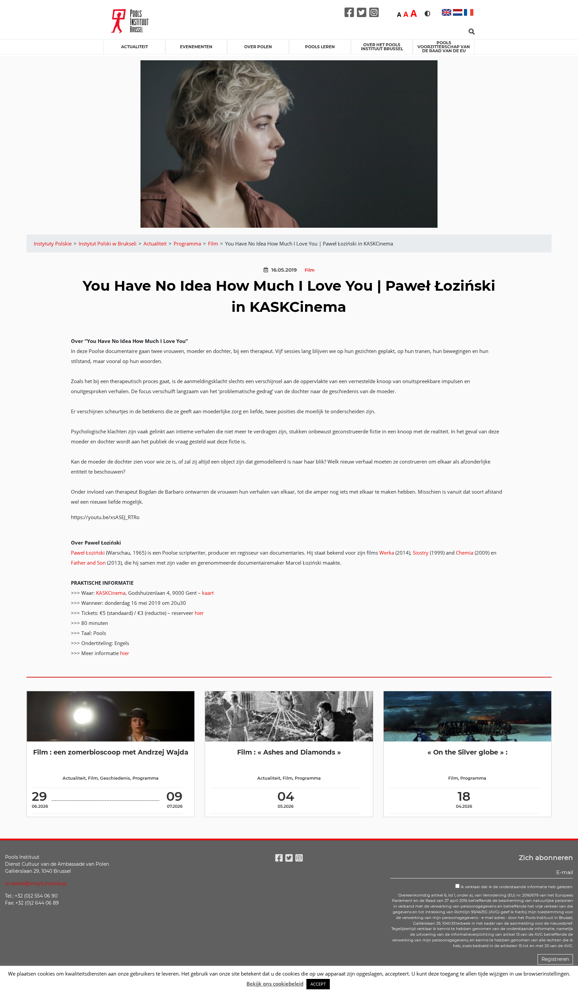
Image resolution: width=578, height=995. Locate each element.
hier (199, 613)
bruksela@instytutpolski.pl (36, 883)
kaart (208, 592)
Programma (145, 778)
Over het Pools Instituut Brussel (382, 46)
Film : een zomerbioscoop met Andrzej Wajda (110, 752)
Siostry (420, 552)
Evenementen (196, 46)
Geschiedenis (115, 778)
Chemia (464, 552)
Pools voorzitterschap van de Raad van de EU (443, 46)
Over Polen (258, 46)
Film (309, 270)
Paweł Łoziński (88, 552)
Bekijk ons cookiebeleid (275, 983)
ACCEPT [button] (318, 984)
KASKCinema (110, 592)
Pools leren (320, 46)
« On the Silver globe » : (467, 752)
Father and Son (88, 562)
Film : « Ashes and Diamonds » (289, 752)
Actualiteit (134, 46)
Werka (386, 552)
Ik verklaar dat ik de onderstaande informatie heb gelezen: (516, 886)
